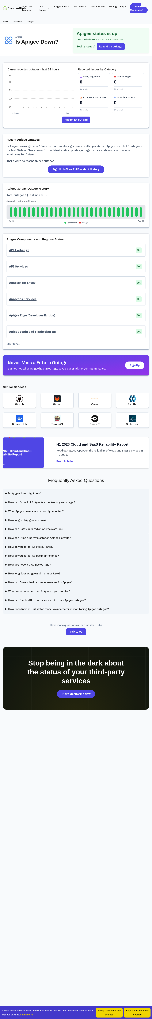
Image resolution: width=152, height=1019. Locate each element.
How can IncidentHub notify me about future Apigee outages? (47, 600)
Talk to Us (76, 631)
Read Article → (66, 461)
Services (18, 21)
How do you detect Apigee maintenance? (33, 555)
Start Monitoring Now (76, 694)
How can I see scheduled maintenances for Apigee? (40, 582)
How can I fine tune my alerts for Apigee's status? (39, 538)
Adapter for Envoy (22, 283)
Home (5, 21)
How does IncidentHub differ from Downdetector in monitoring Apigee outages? (58, 609)
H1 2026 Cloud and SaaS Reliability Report (92, 444)
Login (123, 6)
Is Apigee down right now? (25, 493)
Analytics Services (23, 299)
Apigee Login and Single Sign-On (32, 331)
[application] (41, 92)
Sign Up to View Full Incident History (76, 169)
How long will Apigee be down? (27, 520)
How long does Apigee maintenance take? (34, 573)
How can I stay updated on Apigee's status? (35, 529)
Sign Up (135, 365)
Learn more (26, 1014)
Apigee (30, 21)
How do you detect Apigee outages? (30, 546)
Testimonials (98, 6)
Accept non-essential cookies (109, 1012)
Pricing (113, 6)
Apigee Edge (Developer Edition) (32, 315)
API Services (18, 266)
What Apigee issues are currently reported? (36, 511)
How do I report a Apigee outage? (29, 564)
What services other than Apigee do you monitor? (39, 591)
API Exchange (19, 250)
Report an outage (110, 46)
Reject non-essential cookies (137, 1012)
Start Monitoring (136, 8)
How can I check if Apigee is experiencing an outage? (41, 502)
